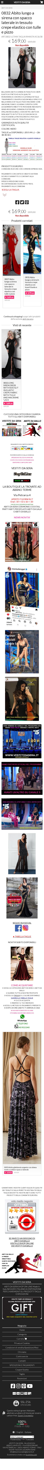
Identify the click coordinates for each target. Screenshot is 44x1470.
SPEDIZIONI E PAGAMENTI (22, 1365)
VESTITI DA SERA (22, 2)
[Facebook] (13, 1387)
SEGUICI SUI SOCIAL (22, 923)
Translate (29, 1439)
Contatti (22, 1361)
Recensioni (22, 1378)
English (20, 1432)
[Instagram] (18, 1387)
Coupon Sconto (22, 1369)
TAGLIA (17, 995)
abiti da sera (28, 319)
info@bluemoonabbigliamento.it (22, 1452)
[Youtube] (30, 1387)
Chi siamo (22, 1352)
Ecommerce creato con (22, 1454)
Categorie (22, 1334)
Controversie (22, 1356)
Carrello (20, 1338)
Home (22, 1330)
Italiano (28, 1432)
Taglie (22, 1374)
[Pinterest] (24, 1387)
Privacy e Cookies (22, 1343)
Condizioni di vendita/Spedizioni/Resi (22, 1347)
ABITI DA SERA (6, 8)
